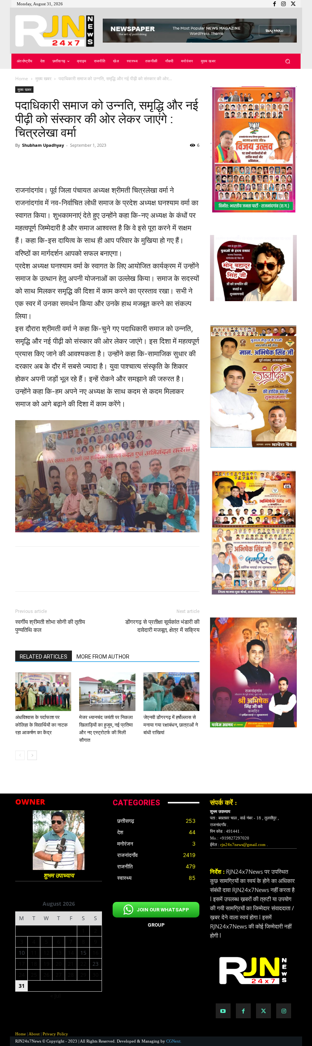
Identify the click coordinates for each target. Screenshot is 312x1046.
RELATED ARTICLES (43, 657)
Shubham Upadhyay (43, 145)
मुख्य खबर (43, 78)
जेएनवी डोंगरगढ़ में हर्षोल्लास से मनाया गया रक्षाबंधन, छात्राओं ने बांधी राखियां (170, 724)
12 (46, 952)
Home (21, 78)
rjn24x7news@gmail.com (243, 844)
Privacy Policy (55, 1034)
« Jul (55, 995)
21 (71, 963)
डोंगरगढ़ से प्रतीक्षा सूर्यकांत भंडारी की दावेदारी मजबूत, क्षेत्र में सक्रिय (162, 626)
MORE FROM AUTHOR (102, 657)
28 (71, 974)
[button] (287, 61)
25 (34, 974)
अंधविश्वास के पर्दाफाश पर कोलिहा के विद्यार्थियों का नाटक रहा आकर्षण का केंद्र (41, 724)
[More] (169, 162)
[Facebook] (243, 1010)
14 (71, 952)
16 (95, 952)
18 (34, 963)
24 (22, 974)
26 (46, 974)
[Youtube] (223, 1010)
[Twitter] (263, 1010)
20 (59, 963)
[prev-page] (20, 755)
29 (83, 974)
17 (22, 963)
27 (59, 974)
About (34, 1034)
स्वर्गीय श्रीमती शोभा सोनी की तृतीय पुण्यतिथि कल (50, 626)
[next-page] (32, 755)
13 (59, 952)
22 (83, 963)
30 (95, 974)
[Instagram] (283, 1010)
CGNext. (173, 1041)
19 (46, 963)
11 (34, 952)
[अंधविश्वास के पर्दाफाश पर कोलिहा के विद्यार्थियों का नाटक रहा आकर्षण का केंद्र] (43, 691)
